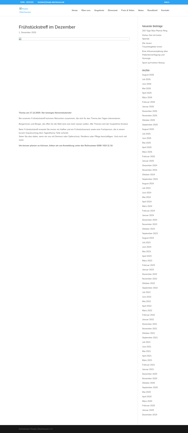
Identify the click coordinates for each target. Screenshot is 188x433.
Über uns (85, 10)
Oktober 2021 (148, 333)
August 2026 (148, 75)
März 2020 (147, 401)
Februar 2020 (148, 405)
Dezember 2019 (149, 414)
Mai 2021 (146, 351)
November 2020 (149, 378)
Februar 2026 (148, 102)
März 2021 (147, 360)
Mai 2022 (146, 301)
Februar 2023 (148, 265)
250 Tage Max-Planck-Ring (154, 30)
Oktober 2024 (148, 174)
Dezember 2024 (149, 165)
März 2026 (147, 97)
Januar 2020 (148, 410)
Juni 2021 (146, 346)
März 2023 (147, 260)
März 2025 (147, 152)
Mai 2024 (146, 197)
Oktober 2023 (148, 229)
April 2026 (147, 93)
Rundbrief (152, 10)
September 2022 (150, 288)
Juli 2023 (146, 242)
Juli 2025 (146, 134)
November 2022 (149, 278)
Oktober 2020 (148, 383)
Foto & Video (127, 10)
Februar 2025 (148, 156)
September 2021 (150, 337)
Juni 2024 (146, 192)
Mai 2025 (146, 143)
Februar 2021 (148, 365)
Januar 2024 (148, 215)
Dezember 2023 (149, 220)
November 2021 (149, 328)
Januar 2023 (148, 269)
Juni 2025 (146, 138)
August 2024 (148, 183)
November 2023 (149, 224)
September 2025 (150, 124)
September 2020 (150, 387)
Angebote (99, 10)
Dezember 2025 (149, 111)
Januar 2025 (148, 161)
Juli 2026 (146, 79)
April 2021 (147, 356)
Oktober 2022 (148, 283)
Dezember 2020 (149, 374)
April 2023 (147, 256)
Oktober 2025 (148, 120)
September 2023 (150, 233)
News (141, 10)
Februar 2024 (148, 211)
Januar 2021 (148, 369)
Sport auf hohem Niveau (153, 62)
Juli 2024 (146, 188)
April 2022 (147, 306)
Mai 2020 (146, 392)
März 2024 (147, 206)
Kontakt (165, 10)
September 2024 (150, 179)
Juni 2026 (146, 84)
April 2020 (147, 396)
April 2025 (147, 147)
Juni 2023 (146, 247)
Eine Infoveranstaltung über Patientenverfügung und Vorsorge (155, 54)
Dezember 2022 (149, 274)
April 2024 (147, 201)
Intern (166, 2)
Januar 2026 (148, 106)
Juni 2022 (146, 297)
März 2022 (147, 310)
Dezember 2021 (149, 324)
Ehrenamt (113, 10)
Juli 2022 (146, 292)
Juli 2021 (146, 342)
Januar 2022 (148, 319)
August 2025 (148, 129)
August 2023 (148, 238)
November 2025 (149, 115)
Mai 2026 (146, 88)
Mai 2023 (146, 251)
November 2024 (149, 170)
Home (75, 10)
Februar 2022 (148, 315)
